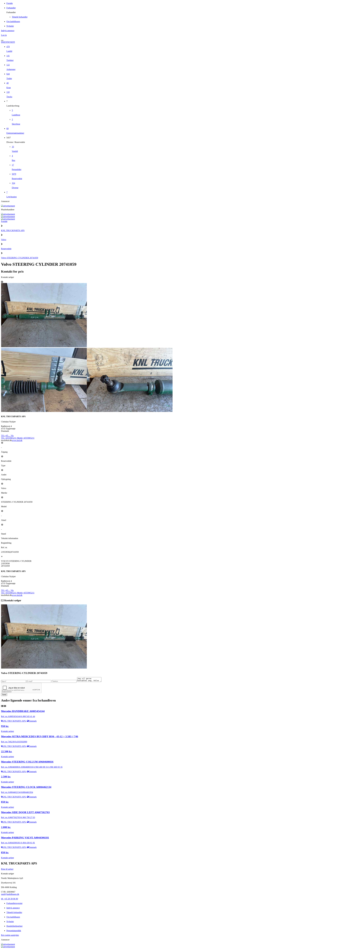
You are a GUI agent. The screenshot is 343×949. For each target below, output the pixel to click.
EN (5, 42)
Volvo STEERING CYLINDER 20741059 (19, 258)
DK (2, 42)
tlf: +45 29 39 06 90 (9, 899)
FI (14, 42)
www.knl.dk (17, 440)
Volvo (3, 239)
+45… (7, 435)
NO (8, 42)
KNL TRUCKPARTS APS (13, 230)
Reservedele (6, 249)
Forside (4, 221)
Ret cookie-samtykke (10, 935)
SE (11, 42)
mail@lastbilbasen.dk (10, 894)
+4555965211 (9, 438)
